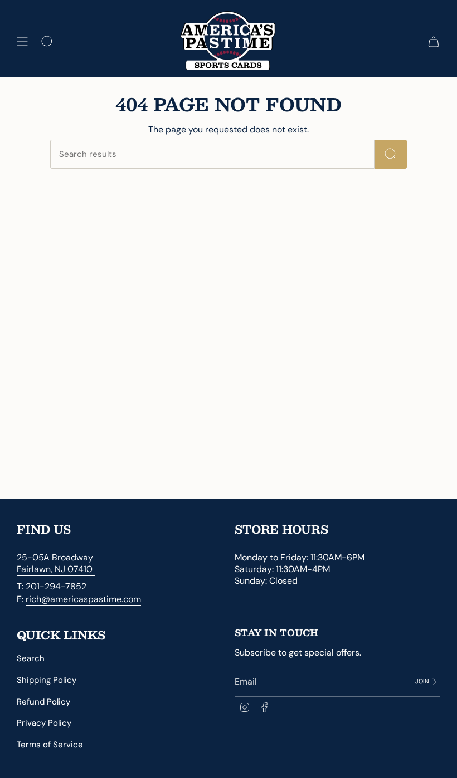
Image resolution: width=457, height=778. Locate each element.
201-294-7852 (56, 586)
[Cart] (433, 42)
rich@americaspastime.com (83, 599)
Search (31, 658)
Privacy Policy (44, 722)
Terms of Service (50, 744)
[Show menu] (22, 42)
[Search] (391, 154)
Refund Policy (43, 701)
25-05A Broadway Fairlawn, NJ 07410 (56, 563)
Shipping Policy (46, 680)
